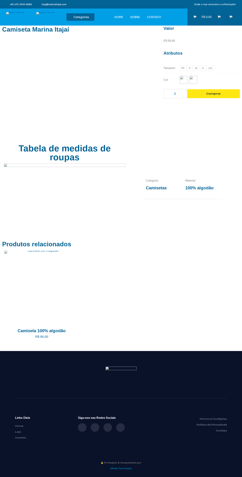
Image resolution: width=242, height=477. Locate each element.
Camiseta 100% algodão (42, 330)
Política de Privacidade (212, 424)
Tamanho (169, 68)
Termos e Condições (213, 419)
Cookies (221, 430)
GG (210, 68)
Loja (18, 432)
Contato (20, 437)
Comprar (213, 93)
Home (19, 426)
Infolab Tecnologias (121, 468)
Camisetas (156, 187)
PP (182, 68)
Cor (166, 79)
